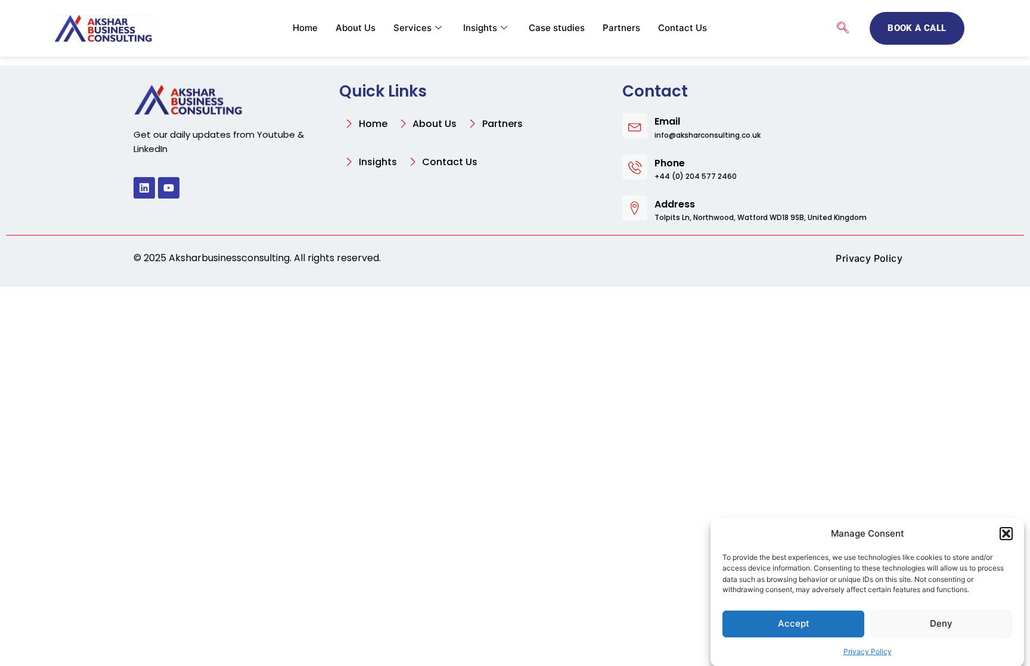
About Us (356, 27)
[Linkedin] (144, 188)
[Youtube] (168, 188)
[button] (1006, 534)
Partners (621, 27)
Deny (941, 623)
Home (305, 27)
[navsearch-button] (843, 29)
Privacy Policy (867, 650)
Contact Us (682, 27)
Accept (793, 623)
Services (412, 27)
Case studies (557, 27)
